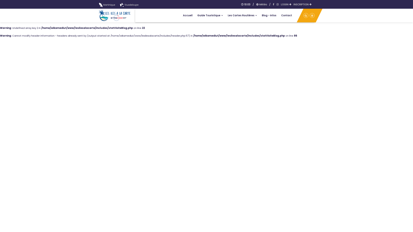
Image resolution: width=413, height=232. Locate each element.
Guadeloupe (132, 4)
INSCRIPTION (301, 4)
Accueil (187, 15)
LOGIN (285, 4)
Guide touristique (208, 15)
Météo (263, 4)
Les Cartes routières (241, 15)
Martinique (109, 4)
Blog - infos (269, 15)
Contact (286, 15)
